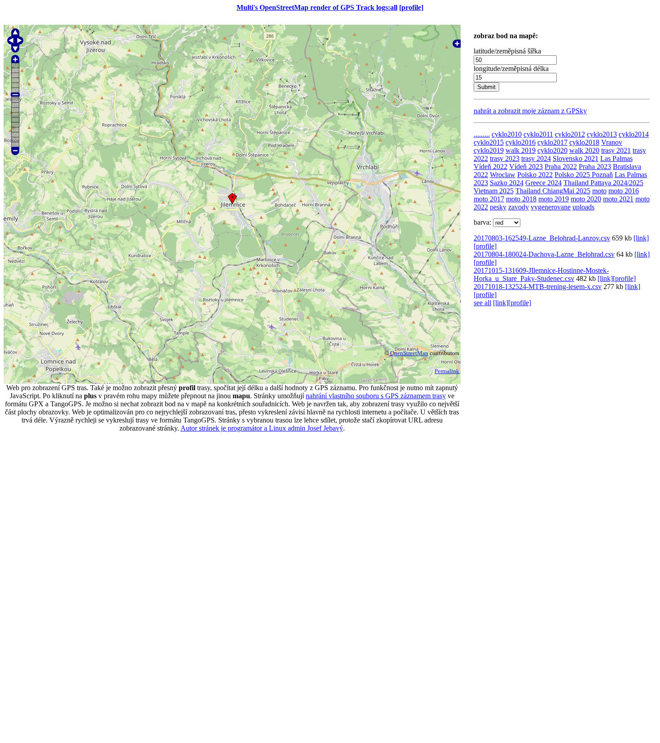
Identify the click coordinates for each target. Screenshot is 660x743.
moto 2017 (489, 199)
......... (482, 134)
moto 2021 (618, 199)
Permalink (447, 371)
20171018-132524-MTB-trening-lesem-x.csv (538, 286)
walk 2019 (521, 150)
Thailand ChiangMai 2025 (552, 191)
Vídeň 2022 (490, 166)
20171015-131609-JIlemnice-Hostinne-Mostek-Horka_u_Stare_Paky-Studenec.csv (541, 274)
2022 (481, 174)
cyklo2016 (521, 142)
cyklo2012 (570, 134)
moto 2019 (553, 199)
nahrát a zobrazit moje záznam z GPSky (530, 111)
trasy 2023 (504, 158)
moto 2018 (521, 199)
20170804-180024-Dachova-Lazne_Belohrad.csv (544, 254)
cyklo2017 (552, 142)
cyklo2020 (552, 150)
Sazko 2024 (507, 183)
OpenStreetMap (409, 353)
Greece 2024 (543, 183)
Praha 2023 (595, 166)
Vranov (611, 142)
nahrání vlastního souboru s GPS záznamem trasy (376, 396)
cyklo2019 (489, 150)
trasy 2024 (536, 158)
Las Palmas (616, 158)
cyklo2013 (602, 134)
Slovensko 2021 (575, 158)
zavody (518, 207)
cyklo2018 (584, 142)
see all (482, 303)
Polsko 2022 (535, 174)
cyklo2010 (507, 134)
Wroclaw (502, 174)
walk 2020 (584, 150)
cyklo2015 (489, 142)
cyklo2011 (538, 134)
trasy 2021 (616, 150)
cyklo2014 (634, 134)
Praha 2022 (561, 166)
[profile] (411, 7)
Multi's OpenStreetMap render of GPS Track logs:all (317, 7)
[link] (641, 238)
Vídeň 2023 (526, 166)
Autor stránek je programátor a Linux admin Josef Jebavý (261, 428)
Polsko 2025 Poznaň (583, 174)
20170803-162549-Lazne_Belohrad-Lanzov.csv (542, 238)
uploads (583, 207)
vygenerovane (551, 207)
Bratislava (627, 166)
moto (599, 191)
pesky (498, 207)
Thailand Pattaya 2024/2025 (603, 183)
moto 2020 (586, 199)
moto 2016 (623, 191)
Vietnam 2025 (494, 191)
